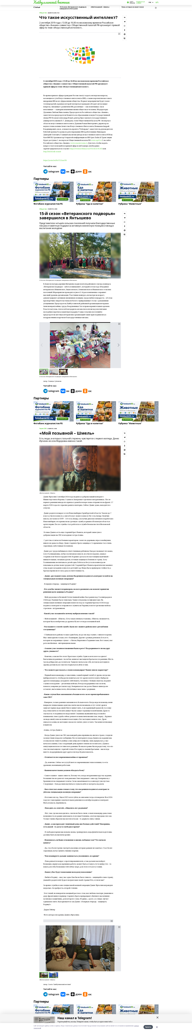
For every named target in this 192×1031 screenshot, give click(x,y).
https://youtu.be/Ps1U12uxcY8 (54, 160)
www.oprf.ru (96, 140)
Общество (43, 13)
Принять (148, 1027)
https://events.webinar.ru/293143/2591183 (86, 148)
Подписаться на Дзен (140, 2)
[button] (118, 345)
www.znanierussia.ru (79, 143)
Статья (37, 7)
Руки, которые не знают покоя (133, 7)
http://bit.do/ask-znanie (52, 151)
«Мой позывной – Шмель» (100, 7)
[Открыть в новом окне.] (51, 171)
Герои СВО (43, 428)
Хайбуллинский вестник (51, 2)
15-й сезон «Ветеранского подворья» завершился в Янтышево (73, 7)
